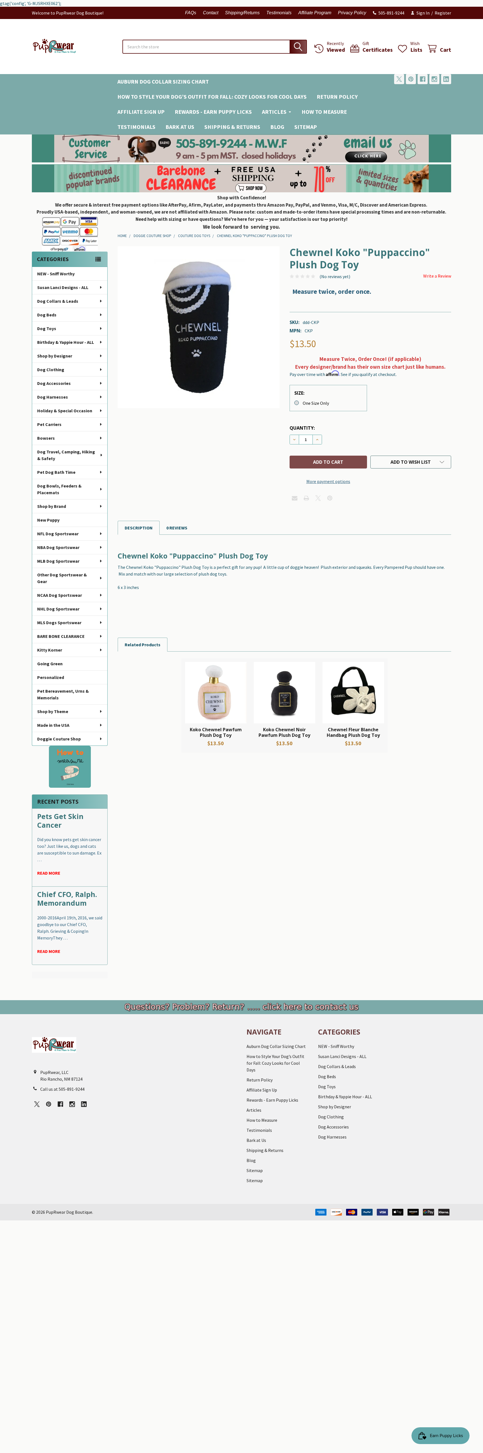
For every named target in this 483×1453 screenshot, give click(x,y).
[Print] (306, 498)
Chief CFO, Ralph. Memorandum (67, 898)
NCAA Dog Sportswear (59, 595)
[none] (199, 327)
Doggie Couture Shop (59, 739)
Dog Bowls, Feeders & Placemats (59, 489)
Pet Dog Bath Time (56, 472)
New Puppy (48, 520)
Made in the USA (53, 725)
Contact (210, 12)
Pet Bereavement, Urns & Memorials (63, 694)
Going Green (50, 663)
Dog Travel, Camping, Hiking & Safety (66, 455)
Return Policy (337, 96)
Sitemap (305, 126)
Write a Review (437, 276)
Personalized (50, 677)
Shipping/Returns (242, 12)
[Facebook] (423, 79)
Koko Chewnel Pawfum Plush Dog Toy (216, 732)
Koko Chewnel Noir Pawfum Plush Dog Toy (284, 732)
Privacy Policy (352, 12)
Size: (299, 393)
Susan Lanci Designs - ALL (62, 287)
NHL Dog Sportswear (58, 609)
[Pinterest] (411, 79)
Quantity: (302, 428)
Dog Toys (46, 328)
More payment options (328, 481)
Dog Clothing (50, 369)
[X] (399, 79)
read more (48, 873)
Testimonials (279, 12)
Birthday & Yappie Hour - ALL (65, 342)
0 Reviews (176, 528)
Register (443, 13)
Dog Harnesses (52, 397)
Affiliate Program (314, 12)
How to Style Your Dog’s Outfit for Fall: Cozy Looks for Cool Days (212, 96)
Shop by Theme (52, 711)
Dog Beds (46, 315)
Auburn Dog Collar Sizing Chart (163, 81)
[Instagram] (434, 79)
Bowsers (46, 438)
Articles (274, 111)
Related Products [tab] (142, 644)
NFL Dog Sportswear (58, 533)
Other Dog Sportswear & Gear (62, 578)
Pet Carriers (49, 424)
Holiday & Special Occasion (64, 410)
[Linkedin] (446, 79)
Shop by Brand (51, 506)
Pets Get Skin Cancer (60, 820)
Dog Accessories (54, 383)
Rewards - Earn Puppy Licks (213, 111)
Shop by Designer (54, 356)
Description (139, 528)
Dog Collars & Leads (57, 301)
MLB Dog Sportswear (58, 561)
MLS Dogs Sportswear (59, 622)
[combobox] (214, 47)
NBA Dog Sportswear (58, 547)
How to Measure (324, 111)
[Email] (295, 498)
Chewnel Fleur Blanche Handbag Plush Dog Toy (353, 732)
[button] (241, 148)
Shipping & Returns (232, 126)
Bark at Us (179, 126)
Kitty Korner (49, 650)
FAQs (190, 12)
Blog (277, 126)
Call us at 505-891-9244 (62, 1089)
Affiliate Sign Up (141, 111)
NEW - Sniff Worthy (56, 273)
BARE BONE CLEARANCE (61, 636)
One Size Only (316, 403)
